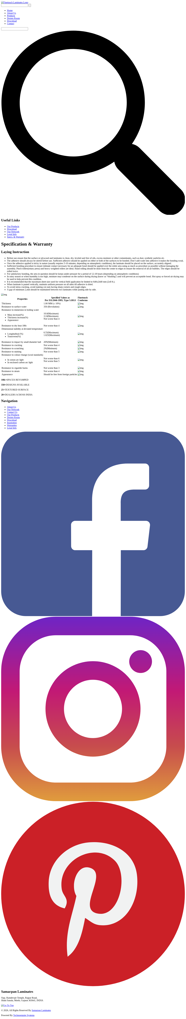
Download (12, 21)
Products (11, 15)
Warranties (12, 425)
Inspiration (12, 422)
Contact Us (12, 412)
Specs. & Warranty (15, 237)
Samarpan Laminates (41, 1010)
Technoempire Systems (23, 1015)
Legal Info (12, 234)
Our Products (13, 226)
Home (10, 10)
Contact (10, 23)
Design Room (13, 18)
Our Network (13, 231)
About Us (11, 13)
